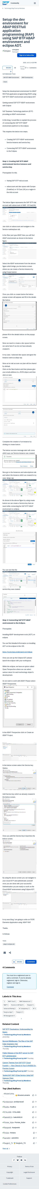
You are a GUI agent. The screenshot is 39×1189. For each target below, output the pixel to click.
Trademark (9, 1178)
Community (15, 3)
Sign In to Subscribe (26, 55)
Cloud (5, 82)
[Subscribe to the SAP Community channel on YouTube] (21, 1160)
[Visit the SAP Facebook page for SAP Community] (14, 1160)
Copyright (9, 1172)
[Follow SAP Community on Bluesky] (18, 1160)
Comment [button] (31, 962)
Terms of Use (29, 1166)
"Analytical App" (7, 1012)
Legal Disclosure (29, 1172)
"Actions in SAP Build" (17, 1005)
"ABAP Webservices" (24, 1001)
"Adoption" (30, 1005)
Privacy (9, 1166)
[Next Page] (21, 1019)
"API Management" (8, 1015)
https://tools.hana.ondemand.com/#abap (17, 652)
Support (29, 1178)
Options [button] (18, 59)
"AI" (34, 1008)
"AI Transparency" (24, 1008)
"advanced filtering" (9, 1008)
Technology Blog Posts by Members (14, 8)
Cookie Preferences (9, 1184)
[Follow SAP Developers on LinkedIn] (25, 1160)
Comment (10, 987)
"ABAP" (5, 1005)
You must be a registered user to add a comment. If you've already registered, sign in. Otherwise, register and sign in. (19, 979)
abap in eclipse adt (8, 944)
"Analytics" (19, 1012)
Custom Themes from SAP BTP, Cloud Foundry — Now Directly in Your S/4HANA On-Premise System (19, 1065)
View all (5, 1149)
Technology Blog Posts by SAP (15, 1058)
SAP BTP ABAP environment (11, 77)
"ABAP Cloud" (11, 1001)
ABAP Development (27, 77)
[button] (10, 71)
